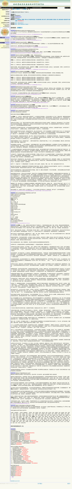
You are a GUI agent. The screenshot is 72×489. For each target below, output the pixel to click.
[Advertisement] (30, 487)
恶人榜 (16, 481)
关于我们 (40, 483)
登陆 (26, 7)
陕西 (13, 9)
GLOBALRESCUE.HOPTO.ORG (7, 7)
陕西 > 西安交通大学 (19, 23)
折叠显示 (19, 27)
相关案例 (12, 481)
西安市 (18, 9)
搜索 (65, 7)
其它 (69, 7)
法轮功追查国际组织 (5, 47)
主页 (19, 481)
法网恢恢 (7, 44)
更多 (13, 476)
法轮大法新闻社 (6, 46)
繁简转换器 (7, 39)
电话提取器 (7, 40)
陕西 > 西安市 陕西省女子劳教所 (21, 24)
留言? (68, 483)
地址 (67, 7)
